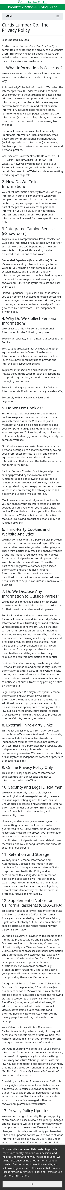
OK (32, 1184)
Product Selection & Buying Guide (32, 7)
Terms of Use (54, 1172)
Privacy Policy (32, 1172)
